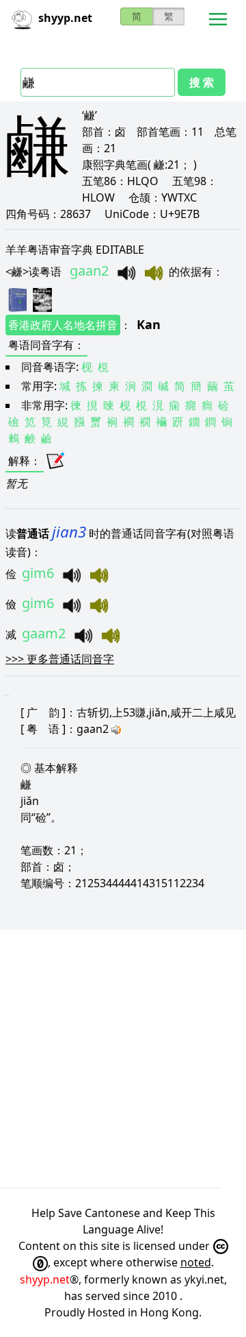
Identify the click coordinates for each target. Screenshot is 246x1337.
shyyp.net (45, 1279)
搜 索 (201, 82)
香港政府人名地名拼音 (63, 325)
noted (195, 1262)
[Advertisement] (123, 1058)
